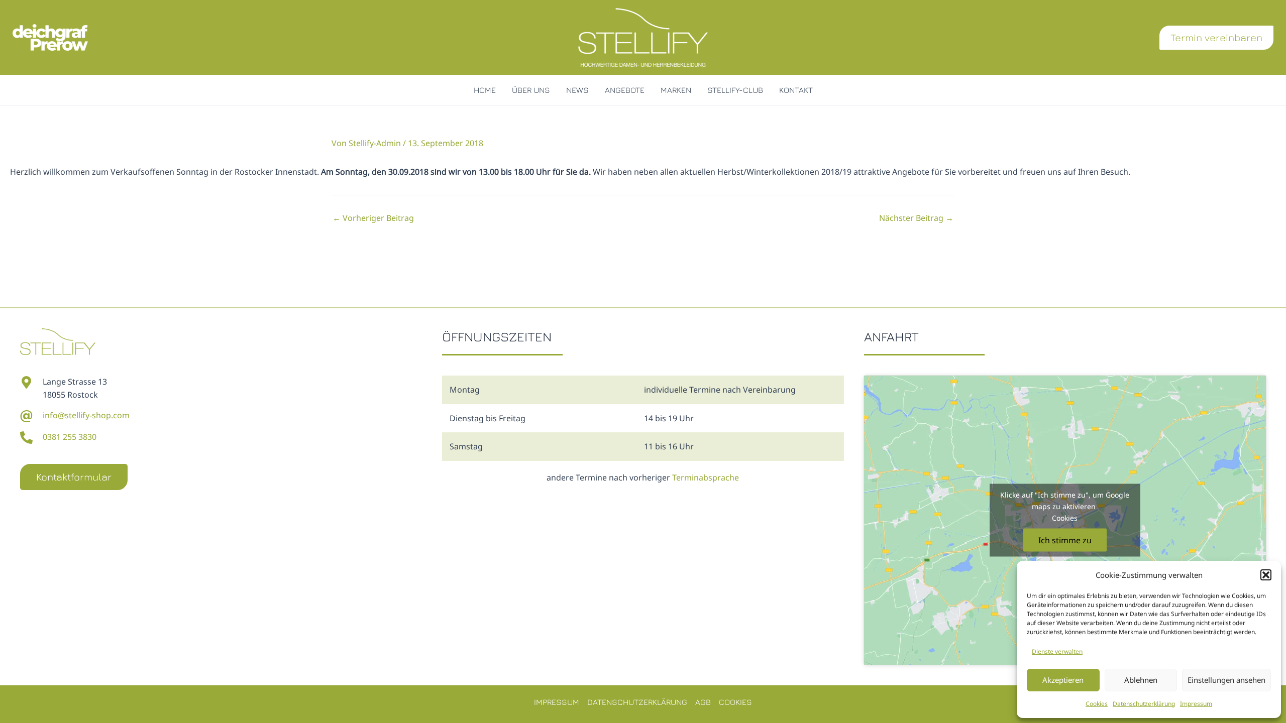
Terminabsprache (705, 477)
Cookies (1097, 703)
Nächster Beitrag (916, 218)
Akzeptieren (1063, 680)
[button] (1266, 575)
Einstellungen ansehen (1226, 680)
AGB (703, 701)
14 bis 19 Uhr (669, 418)
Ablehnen (1140, 680)
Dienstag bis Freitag (487, 418)
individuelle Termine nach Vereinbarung (720, 389)
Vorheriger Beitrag (373, 218)
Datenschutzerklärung (1144, 703)
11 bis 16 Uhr (669, 446)
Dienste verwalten (1057, 651)
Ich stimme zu (1065, 540)
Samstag (466, 446)
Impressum (1196, 703)
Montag (465, 389)
